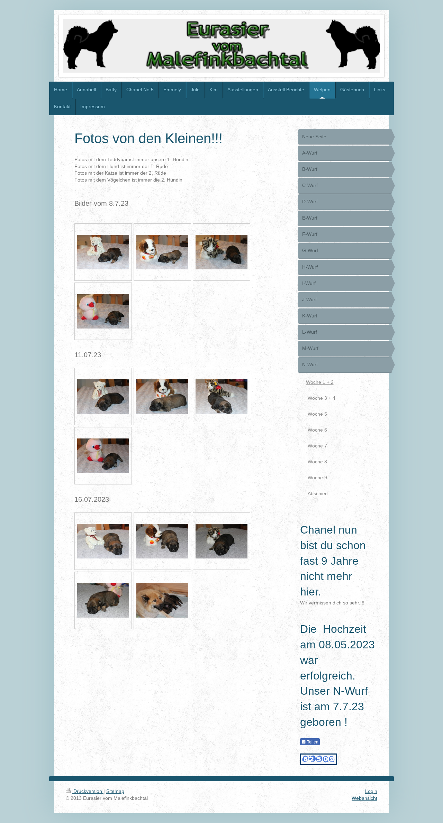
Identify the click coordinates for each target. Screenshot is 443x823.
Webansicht (364, 798)
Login (371, 791)
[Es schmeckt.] (162, 600)
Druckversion (87, 791)
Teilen (312, 742)
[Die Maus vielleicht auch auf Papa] (103, 600)
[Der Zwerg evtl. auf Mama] (162, 541)
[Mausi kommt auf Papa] (103, 541)
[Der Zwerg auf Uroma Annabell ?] (221, 541)
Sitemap (115, 791)
